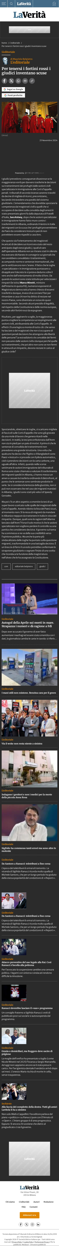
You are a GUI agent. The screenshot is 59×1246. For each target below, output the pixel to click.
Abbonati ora (29, 1215)
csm (6, 566)
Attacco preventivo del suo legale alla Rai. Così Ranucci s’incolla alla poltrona (26, 963)
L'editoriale (15, 43)
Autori (36, 1202)
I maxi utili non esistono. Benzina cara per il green (29, 692)
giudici (42, 566)
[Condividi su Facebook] (4, 81)
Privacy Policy (17, 1242)
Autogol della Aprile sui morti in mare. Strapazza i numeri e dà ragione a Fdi (28, 624)
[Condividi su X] (11, 81)
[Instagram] (32, 1225)
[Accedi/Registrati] (54, 3)
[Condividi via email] (25, 81)
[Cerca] (11, 3)
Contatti (33, 1207)
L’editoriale (24, 1202)
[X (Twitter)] (27, 1225)
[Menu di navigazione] (4, 3)
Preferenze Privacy (42, 1242)
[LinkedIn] (38, 1225)
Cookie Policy (28, 1242)
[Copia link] (32, 81)
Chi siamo (10, 1202)
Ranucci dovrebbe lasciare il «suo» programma (27, 1008)
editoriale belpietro (24, 566)
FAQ (24, 1207)
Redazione (49, 1202)
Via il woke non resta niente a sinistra (22, 743)
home (4, 43)
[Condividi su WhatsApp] (18, 81)
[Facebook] (21, 1225)
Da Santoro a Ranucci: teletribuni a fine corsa (26, 863)
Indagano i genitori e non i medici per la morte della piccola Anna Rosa (27, 796)
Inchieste (7, 1103)
